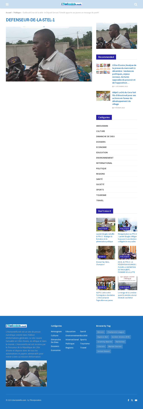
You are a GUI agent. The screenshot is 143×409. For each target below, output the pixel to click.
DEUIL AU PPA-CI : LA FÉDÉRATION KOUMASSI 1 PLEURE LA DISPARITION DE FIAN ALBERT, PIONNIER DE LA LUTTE (127, 267)
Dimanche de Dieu (105, 136)
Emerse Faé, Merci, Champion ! (102, 263)
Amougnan (102, 125)
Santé (99, 179)
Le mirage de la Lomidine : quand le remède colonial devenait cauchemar (127, 295)
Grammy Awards (105, 342)
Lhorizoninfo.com (19, 400)
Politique (17, 12)
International (104, 163)
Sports (100, 189)
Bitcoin (101, 332)
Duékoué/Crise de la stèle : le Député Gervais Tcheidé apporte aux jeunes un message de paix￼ (61, 12)
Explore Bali (103, 337)
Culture (100, 131)
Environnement (105, 157)
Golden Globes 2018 (120, 337)
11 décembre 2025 (121, 86)
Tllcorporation (35, 400)
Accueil (8, 12)
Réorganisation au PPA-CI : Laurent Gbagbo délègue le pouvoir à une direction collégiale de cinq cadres (127, 238)
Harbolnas (120, 342)
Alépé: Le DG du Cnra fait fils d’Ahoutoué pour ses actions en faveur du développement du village (124, 98)
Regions (100, 173)
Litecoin (101, 346)
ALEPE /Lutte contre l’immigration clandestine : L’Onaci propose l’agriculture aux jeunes (105, 296)
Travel (99, 200)
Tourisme (101, 195)
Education (102, 152)
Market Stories (115, 346)
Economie (101, 147)
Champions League (116, 332)
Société (100, 184)
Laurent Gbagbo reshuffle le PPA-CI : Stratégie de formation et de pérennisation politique (105, 238)
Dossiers (100, 142)
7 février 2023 (119, 108)
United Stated (104, 351)
